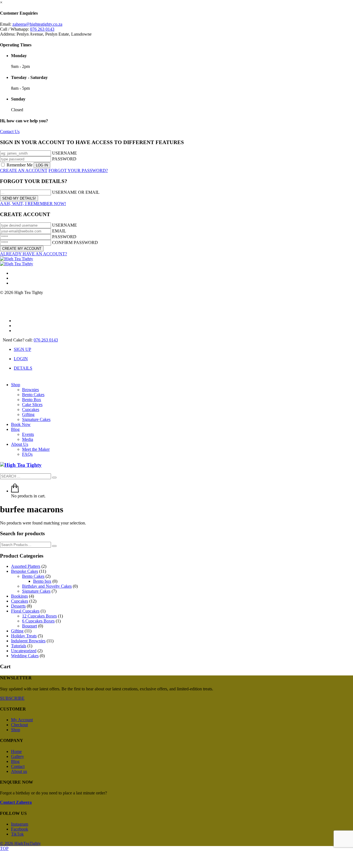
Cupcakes (19, 601)
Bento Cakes (33, 576)
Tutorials (18, 645)
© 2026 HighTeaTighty (20, 843)
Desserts (18, 606)
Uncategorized (23, 650)
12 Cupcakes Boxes (39, 616)
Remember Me (20, 165)
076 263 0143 (42, 29)
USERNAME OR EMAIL (76, 192)
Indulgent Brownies (28, 640)
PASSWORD (64, 159)
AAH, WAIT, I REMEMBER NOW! (33, 203)
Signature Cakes (36, 591)
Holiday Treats (24, 635)
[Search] (54, 546)
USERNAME (64, 153)
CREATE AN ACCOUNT (23, 170)
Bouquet (29, 626)
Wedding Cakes (25, 655)
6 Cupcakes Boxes (38, 621)
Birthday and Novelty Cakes (47, 586)
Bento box (42, 581)
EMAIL (59, 231)
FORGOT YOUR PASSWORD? (78, 170)
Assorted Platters (25, 566)
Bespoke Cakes (24, 571)
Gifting (17, 631)
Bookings (19, 596)
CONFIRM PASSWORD (75, 242)
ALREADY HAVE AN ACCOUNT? (33, 253)
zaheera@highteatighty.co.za (37, 24)
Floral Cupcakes (25, 611)
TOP (4, 848)
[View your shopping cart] (15, 491)
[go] (54, 477)
